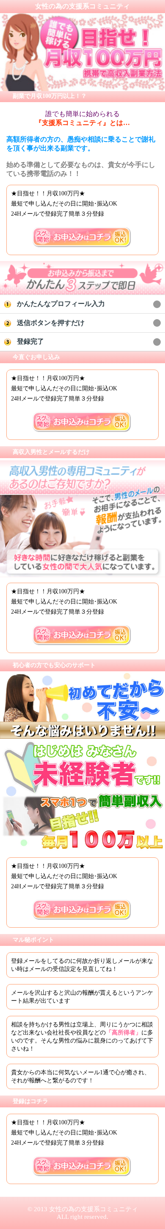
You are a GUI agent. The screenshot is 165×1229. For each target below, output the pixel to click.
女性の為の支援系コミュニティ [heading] (82, 6)
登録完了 (30, 341)
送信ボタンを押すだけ (51, 322)
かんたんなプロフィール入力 (61, 303)
